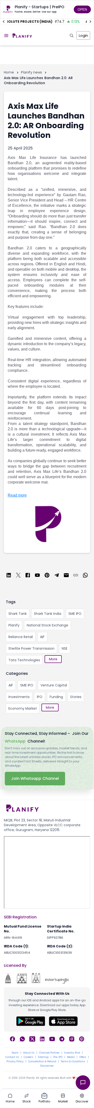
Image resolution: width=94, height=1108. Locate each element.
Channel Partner (49, 1053)
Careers (28, 1057)
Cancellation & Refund (42, 1061)
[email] (66, 576)
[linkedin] (9, 576)
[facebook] (28, 576)
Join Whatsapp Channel (35, 778)
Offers (82, 1057)
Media (71, 1057)
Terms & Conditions (73, 1061)
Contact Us (12, 1057)
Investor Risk (72, 1053)
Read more (17, 495)
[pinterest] (47, 576)
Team (15, 1053)
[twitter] (18, 576)
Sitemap (43, 1057)
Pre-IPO (57, 1057)
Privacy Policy (15, 1061)
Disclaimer (47, 1066)
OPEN (82, 9)
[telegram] (57, 576)
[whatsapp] (85, 576)
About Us (28, 1053)
